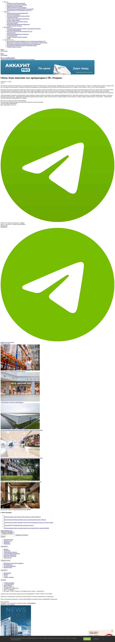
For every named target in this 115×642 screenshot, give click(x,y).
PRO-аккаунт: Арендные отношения (27, 42)
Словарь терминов (9, 577)
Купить (91, 635)
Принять (87, 639)
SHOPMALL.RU (6, 530)
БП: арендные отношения (26, 41)
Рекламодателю (22, 45)
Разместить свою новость (7, 342)
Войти (2, 49)
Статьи (18, 19)
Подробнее (96, 635)
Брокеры (6, 549)
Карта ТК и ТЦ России (10, 556)
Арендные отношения (10, 566)
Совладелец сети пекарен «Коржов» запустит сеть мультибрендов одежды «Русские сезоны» (28, 522)
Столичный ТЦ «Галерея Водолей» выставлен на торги (19, 525)
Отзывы (14, 47)
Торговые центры (17, 4)
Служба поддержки (9, 582)
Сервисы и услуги (5, 560)
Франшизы (15, 6)
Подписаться (4, 225)
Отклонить (96, 639)
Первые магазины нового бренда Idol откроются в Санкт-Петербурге (22, 517)
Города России (8, 557)
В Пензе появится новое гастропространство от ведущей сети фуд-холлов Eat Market (26, 528)
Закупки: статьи (17, 22)
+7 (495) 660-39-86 (9, 584)
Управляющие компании (10, 552)
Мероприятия (18, 25)
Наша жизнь (4, 570)
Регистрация (4, 51)
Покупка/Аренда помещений (20, 9)
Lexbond (12, 604)
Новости (17, 13)
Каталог (3, 536)
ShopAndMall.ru (31, 603)
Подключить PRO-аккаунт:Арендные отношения (7, 533)
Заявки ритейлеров (16, 7)
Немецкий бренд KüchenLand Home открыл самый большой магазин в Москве (25, 519)
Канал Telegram (8, 585)
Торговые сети (16, 3)
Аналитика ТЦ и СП (19, 10)
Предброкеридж (23, 44)
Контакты (3, 580)
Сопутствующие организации (12, 553)
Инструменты (4, 546)
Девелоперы (7, 550)
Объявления (7, 543)
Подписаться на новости (22, 535)
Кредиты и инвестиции (10, 555)
